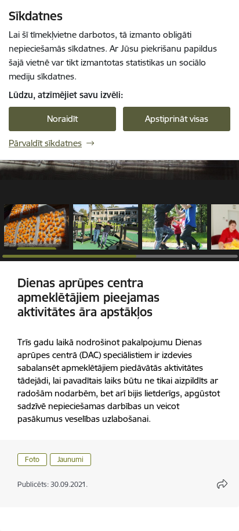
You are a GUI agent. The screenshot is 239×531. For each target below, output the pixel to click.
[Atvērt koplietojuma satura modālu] (222, 484)
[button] (36, 227)
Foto (32, 459)
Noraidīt (62, 118)
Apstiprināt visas (176, 118)
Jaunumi (70, 459)
